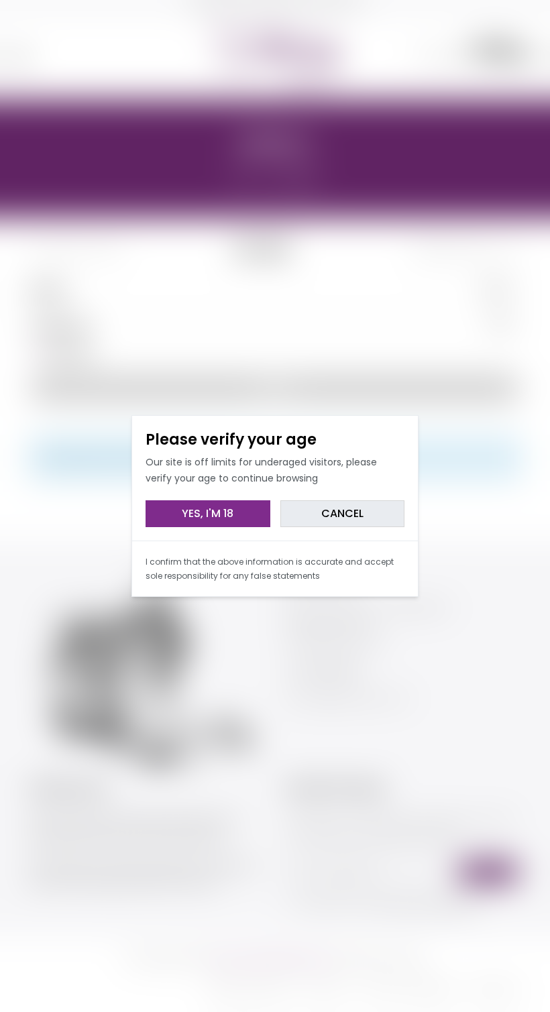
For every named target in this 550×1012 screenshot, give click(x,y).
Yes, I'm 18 (207, 513)
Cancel (342, 513)
